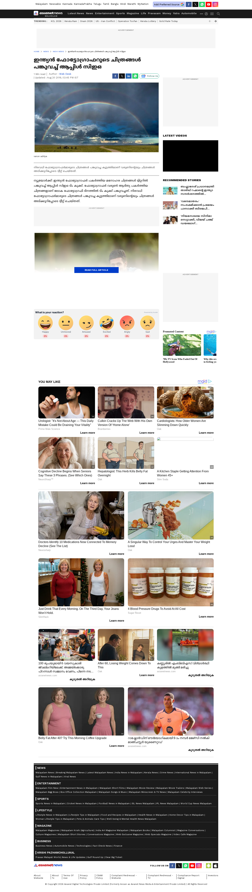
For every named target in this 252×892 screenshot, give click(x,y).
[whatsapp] (202, 4)
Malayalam (41, 4)
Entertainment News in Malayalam (79, 788)
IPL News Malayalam (167, 803)
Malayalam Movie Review (140, 788)
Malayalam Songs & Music (113, 792)
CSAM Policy (99, 876)
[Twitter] (195, 4)
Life (143, 13)
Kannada (67, 4)
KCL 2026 (56, 21)
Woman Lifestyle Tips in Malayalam (55, 819)
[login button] (207, 13)
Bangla (114, 4)
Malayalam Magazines (47, 830)
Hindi (123, 4)
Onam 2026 (86, 21)
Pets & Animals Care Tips (91, 819)
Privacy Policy (84, 876)
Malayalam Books (140, 830)
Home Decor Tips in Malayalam (186, 815)
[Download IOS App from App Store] (215, 865)
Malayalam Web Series (199, 788)
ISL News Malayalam (143, 803)
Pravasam (154, 13)
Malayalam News (45, 772)
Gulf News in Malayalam (49, 776)
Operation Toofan (127, 21)
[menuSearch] (218, 13)
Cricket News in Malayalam (82, 803)
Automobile (189, 13)
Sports (120, 13)
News (89, 13)
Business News (44, 846)
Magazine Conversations (190, 830)
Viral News (70, 776)
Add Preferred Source (166, 4)
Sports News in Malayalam (50, 803)
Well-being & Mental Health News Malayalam (131, 819)
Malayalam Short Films (112, 788)
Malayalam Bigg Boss (47, 792)
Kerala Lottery (148, 21)
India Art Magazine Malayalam (112, 830)
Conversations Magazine (100, 834)
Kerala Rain (71, 21)
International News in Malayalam (193, 772)
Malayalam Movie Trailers (170, 788)
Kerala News (151, 772)
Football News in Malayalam (114, 803)
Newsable (55, 4)
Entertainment (104, 13)
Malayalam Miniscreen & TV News (147, 792)
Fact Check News (102, 846)
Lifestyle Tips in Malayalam (84, 815)
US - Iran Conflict (105, 21)
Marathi (131, 4)
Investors (213, 875)
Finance (118, 846)
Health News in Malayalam (152, 815)
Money (167, 13)
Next (215, 21)
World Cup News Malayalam (196, 803)
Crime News (166, 772)
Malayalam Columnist (163, 830)
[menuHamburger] (212, 13)
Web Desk (65, 74)
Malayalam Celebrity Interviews (185, 792)
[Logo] (49, 14)
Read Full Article (96, 270)
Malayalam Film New (47, 788)
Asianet (48, 865)
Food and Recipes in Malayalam (118, 815)
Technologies (83, 846)
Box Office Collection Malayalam (79, 792)
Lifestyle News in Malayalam (51, 815)
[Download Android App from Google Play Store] (209, 865)
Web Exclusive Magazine (129, 834)
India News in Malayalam (128, 772)
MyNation (143, 4)
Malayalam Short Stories (71, 834)
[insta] (215, 4)
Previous (210, 21)
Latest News (76, 13)
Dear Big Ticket (113, 857)
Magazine (133, 13)
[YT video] (209, 4)
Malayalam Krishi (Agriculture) (77, 830)
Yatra (176, 13)
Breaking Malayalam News (70, 772)
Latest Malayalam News (100, 772)
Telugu (97, 4)
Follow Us (152, 76)
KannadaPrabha (83, 4)
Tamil (106, 4)
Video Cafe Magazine (185, 834)
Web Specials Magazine (158, 834)
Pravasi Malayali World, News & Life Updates (60, 857)
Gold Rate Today (168, 21)
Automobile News (64, 846)
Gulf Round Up (95, 857)
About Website (38, 876)
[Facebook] (189, 4)
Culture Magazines (46, 834)
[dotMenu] (201, 14)
